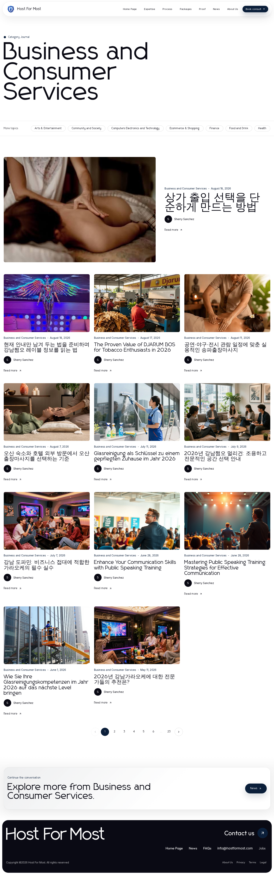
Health (262, 128)
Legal (263, 862)
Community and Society (86, 128)
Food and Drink (238, 128)
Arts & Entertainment (48, 128)
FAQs (207, 848)
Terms (252, 862)
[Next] (179, 732)
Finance (214, 128)
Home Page (174, 848)
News (253, 788)
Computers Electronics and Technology (135, 128)
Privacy (241, 862)
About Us (227, 862)
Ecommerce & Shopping (185, 128)
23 (169, 731)
